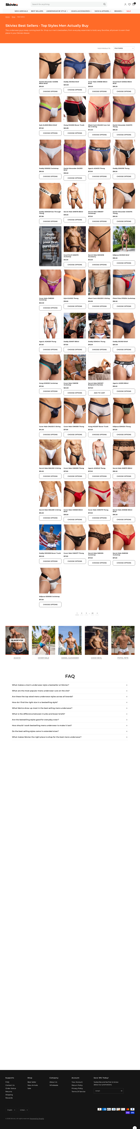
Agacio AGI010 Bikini (120, 383)
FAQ (7, 1082)
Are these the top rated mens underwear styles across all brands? (42, 697)
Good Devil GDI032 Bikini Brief (122, 82)
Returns (8, 1091)
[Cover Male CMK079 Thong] (99, 494)
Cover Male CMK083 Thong (74, 468)
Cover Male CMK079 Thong (98, 510)
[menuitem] (21, 11)
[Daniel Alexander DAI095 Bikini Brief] (50, 66)
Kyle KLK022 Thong (71, 298)
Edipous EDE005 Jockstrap (49, 596)
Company (54, 1078)
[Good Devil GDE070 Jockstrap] (75, 239)
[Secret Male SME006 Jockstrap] (124, 537)
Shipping (9, 1095)
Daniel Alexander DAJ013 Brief (73, 169)
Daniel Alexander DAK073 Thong (122, 126)
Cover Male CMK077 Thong (74, 553)
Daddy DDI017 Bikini (71, 341)
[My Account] (125, 4)
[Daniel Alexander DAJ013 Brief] (75, 152)
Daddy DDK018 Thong (121, 168)
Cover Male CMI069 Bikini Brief (73, 510)
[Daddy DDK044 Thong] (99, 326)
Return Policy (77, 1085)
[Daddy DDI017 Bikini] (75, 326)
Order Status (10, 1088)
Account (75, 1078)
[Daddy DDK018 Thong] (124, 152)
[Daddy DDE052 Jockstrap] (50, 152)
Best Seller (32, 1082)
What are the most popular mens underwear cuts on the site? (41, 691)
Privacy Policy (77, 1088)
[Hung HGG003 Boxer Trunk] (75, 109)
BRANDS (118, 11)
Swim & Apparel (102, 11)
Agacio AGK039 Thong (47, 341)
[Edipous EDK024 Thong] (124, 411)
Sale (129, 11)
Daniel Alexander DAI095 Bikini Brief (48, 82)
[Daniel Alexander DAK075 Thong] (124, 196)
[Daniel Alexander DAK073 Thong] (124, 109)
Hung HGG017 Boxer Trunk (98, 426)
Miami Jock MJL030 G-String (99, 298)
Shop (30, 1078)
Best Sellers (37, 11)
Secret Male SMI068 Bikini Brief (122, 510)
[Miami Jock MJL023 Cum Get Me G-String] (99, 109)
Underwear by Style (56, 11)
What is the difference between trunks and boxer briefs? (38, 714)
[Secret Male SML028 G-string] (50, 494)
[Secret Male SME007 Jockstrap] (99, 196)
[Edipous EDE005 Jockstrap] (50, 581)
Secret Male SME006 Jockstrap (120, 554)
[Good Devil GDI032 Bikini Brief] (124, 66)
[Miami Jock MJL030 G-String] (99, 282)
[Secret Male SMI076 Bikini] (75, 196)
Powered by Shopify (37, 1118)
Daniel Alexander (70, 658)
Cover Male (43, 658)
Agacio (17, 658)
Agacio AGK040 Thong (96, 468)
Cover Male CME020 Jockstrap (46, 299)
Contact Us (9, 1085)
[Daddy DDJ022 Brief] (75, 66)
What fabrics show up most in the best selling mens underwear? (42, 708)
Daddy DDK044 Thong (96, 341)
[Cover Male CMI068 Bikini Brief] (99, 66)
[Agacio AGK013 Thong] (99, 152)
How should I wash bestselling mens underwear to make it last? (42, 725)
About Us (53, 1082)
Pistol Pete (122, 658)
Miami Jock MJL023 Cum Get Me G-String (99, 126)
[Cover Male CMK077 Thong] (75, 537)
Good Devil (96, 658)
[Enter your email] (121, 1090)
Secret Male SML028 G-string (50, 510)
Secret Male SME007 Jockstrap (95, 212)
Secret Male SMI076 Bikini (73, 212)
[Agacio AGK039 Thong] (50, 326)
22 (92, 613)
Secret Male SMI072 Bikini (122, 468)
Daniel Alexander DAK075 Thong (122, 212)
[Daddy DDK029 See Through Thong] (50, 196)
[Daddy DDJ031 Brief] (124, 326)
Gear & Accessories (80, 11)
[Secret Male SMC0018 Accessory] (99, 239)
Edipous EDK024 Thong (122, 426)
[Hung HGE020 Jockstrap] (50, 367)
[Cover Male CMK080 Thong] (75, 411)
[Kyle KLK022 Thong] (75, 282)
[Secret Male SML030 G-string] (50, 452)
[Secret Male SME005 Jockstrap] (99, 537)
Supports (9, 1078)
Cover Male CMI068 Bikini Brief (97, 82)
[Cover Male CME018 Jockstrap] (75, 367)
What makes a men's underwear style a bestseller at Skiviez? (40, 685)
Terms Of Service (78, 1091)
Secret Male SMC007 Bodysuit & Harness (95, 384)
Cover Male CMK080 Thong (74, 426)
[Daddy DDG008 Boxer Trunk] (50, 537)
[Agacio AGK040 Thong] (99, 452)
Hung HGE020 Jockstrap (48, 383)
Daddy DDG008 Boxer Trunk (50, 553)
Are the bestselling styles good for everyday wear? (35, 720)
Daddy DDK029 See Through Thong (50, 212)
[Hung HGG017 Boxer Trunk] (99, 411)
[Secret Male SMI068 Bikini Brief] (124, 494)
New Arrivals (21, 11)
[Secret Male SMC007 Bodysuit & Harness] (99, 367)
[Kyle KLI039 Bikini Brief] (50, 109)
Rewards (9, 1098)
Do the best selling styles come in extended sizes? (35, 731)
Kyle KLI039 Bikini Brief (48, 125)
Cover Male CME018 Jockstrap (71, 384)
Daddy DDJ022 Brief (71, 82)
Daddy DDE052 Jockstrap (49, 168)
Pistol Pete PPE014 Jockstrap (124, 298)
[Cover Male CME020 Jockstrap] (50, 282)
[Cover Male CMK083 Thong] (75, 452)
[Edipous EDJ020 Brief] (124, 239)
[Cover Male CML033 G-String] (50, 411)
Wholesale (54, 1085)
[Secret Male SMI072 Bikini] (124, 452)
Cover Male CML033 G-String (49, 426)
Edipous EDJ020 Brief (121, 255)
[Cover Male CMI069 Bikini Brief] (75, 494)
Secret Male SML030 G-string (50, 468)
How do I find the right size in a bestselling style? (35, 702)
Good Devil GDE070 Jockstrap (71, 255)
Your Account (77, 1082)
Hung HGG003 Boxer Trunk (74, 125)
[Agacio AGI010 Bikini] (124, 367)
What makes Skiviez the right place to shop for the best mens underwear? (46, 737)
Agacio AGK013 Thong (96, 168)
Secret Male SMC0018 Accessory (96, 255)
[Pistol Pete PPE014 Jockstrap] (124, 282)
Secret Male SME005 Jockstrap (95, 554)
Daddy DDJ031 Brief (120, 341)
